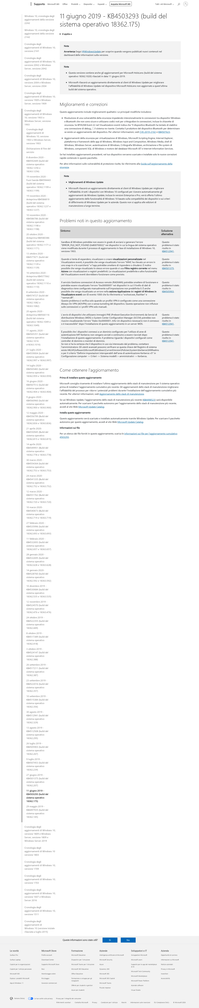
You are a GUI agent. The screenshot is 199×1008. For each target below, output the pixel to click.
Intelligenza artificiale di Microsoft (112, 955)
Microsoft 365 (53, 4)
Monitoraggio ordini (49, 974)
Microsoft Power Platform (140, 981)
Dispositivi (88, 4)
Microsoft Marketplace (139, 976)
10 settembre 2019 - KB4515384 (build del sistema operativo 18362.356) (37, 701)
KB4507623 (164, 131)
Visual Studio (135, 990)
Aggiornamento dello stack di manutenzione (121, 393)
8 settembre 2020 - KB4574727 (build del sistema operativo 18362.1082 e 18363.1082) (37, 298)
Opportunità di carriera (169, 955)
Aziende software (137, 985)
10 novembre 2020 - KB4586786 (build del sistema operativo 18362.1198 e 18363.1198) (37, 221)
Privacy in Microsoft (168, 969)
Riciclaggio (45, 978)
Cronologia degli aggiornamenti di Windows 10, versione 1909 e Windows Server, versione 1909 (40, 98)
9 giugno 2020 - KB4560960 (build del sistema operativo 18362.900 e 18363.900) (38, 402)
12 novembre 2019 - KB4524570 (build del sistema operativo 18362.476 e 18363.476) (38, 607)
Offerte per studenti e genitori (82, 985)
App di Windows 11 (16, 983)
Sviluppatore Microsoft (139, 955)
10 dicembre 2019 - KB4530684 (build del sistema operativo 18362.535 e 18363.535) (38, 591)
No (128, 940)
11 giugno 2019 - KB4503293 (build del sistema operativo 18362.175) (37, 796)
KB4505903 (168, 291)
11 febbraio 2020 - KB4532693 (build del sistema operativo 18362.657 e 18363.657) (38, 544)
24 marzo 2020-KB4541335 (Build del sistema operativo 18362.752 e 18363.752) (38, 481)
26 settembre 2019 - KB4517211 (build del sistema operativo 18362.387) (37, 670)
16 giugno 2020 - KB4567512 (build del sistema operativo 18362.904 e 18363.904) (38, 386)
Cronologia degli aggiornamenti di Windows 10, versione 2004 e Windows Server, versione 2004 (40, 80)
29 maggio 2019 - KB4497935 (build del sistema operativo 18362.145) (37, 811)
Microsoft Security (106, 960)
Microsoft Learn (136, 960)
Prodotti (74, 4)
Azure (102, 964)
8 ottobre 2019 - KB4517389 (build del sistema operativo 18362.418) (37, 638)
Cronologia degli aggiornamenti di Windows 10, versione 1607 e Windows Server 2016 (40, 895)
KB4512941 (168, 251)
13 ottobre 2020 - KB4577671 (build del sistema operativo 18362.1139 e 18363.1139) (37, 260)
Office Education (77, 974)
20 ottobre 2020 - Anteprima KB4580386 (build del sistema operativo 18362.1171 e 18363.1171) (38, 241)
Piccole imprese (105, 988)
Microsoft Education (78, 955)
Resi (43, 969)
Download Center (48, 960)
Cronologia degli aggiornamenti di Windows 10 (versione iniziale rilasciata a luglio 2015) (39, 926)
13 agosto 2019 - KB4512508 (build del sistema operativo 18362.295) (37, 733)
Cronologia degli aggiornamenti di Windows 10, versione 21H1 (40, 47)
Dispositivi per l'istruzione (80, 960)
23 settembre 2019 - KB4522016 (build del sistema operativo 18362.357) (37, 685)
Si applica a (67, 34)
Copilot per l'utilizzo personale (21, 969)
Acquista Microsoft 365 (120, 4)
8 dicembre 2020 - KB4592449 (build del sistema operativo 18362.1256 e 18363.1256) (37, 164)
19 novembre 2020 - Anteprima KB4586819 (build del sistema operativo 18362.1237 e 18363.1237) (38, 202)
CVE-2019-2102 (148, 131)
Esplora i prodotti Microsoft (19, 978)
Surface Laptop (15, 960)
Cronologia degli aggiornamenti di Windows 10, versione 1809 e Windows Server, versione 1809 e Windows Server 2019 (40, 833)
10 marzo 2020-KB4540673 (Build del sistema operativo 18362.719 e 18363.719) (38, 512)
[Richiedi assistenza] (178, 3)
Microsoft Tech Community (140, 971)
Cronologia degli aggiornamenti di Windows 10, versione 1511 (40, 911)
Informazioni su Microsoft (170, 960)
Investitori (164, 974)
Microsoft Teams (105, 983)
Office (64, 4)
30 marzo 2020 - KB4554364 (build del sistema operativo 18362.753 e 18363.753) (38, 465)
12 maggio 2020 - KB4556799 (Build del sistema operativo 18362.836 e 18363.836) (38, 418)
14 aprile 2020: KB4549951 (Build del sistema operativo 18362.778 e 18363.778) (38, 449)
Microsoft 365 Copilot (107, 978)
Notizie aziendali (167, 964)
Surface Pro (14, 955)
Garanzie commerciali (49, 983)
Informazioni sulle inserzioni (140, 1002)
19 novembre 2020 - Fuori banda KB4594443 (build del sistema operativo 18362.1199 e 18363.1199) (38, 183)
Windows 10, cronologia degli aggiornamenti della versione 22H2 (39, 19)
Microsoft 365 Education (80, 969)
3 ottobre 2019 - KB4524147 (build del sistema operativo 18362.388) (37, 654)
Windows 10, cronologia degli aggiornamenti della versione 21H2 (39, 33)
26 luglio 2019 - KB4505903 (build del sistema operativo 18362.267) (37, 748)
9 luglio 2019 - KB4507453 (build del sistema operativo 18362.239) (37, 764)
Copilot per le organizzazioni (20, 964)
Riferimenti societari (63, 1002)
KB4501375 (168, 268)
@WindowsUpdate (91, 51)
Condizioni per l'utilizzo (109, 1002)
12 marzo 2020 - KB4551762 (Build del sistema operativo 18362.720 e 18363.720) (38, 496)
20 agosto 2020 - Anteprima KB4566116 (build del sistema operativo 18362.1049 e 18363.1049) (38, 318)
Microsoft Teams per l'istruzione (82, 964)
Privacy (94, 1002)
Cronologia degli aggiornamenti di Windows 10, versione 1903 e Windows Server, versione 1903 (38, 117)
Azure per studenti (77, 990)
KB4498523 (149, 399)
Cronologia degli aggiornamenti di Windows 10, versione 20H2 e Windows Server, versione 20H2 (40, 63)
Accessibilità (165, 978)
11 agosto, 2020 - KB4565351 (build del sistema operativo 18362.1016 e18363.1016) (37, 337)
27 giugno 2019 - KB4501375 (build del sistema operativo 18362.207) (37, 780)
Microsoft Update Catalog (91, 406)
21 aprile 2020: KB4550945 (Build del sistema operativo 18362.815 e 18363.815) (38, 433)
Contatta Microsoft (81, 1002)
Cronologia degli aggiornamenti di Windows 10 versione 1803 (39, 851)
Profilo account (47, 955)
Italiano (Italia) (19, 998)
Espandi (101, 4)
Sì (110, 940)
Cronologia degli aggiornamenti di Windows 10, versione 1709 (40, 865)
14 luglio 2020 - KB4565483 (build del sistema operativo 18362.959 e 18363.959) (38, 370)
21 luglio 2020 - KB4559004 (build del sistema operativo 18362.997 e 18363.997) (38, 355)
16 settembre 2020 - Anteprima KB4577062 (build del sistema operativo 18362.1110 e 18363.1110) (38, 279)
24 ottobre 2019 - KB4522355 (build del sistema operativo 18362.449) (37, 622)
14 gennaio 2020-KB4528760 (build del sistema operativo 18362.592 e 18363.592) (38, 575)
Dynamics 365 (104, 969)
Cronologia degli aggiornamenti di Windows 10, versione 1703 (40, 879)
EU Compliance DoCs (161, 1002)
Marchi (123, 1002)
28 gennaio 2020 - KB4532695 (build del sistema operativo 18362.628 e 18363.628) (38, 559)
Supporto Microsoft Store (50, 964)
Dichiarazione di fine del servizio (38, 150)
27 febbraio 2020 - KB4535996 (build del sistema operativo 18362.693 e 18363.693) (38, 528)
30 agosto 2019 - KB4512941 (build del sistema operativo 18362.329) (37, 717)
